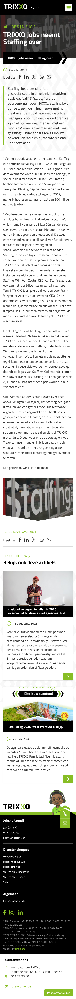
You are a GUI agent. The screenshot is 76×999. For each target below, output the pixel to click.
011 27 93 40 (20, 976)
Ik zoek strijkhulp (12, 866)
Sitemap (7, 938)
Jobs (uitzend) (13, 820)
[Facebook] (4, 912)
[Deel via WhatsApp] (41, 77)
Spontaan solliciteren (14, 837)
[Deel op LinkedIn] (26, 77)
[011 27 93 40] (65, 813)
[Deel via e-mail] (49, 77)
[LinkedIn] (20, 912)
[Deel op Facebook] (20, 77)
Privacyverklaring (36, 935)
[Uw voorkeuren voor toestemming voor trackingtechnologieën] (58, 992)
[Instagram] (11, 912)
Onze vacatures (11, 832)
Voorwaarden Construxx (53, 938)
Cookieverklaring (55, 935)
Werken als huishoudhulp (16, 872)
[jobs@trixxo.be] (65, 823)
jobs (15, 26)
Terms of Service (31, 945)
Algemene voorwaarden (26, 938)
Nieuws (28, 26)
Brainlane (20, 949)
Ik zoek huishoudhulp (14, 862)
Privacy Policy (10, 945)
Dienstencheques (16, 849)
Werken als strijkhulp (14, 877)
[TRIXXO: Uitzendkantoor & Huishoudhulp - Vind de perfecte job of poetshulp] (5, 26)
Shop (5, 882)
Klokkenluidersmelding (15, 901)
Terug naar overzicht (20, 531)
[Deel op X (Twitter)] (34, 77)
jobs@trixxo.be (21, 986)
